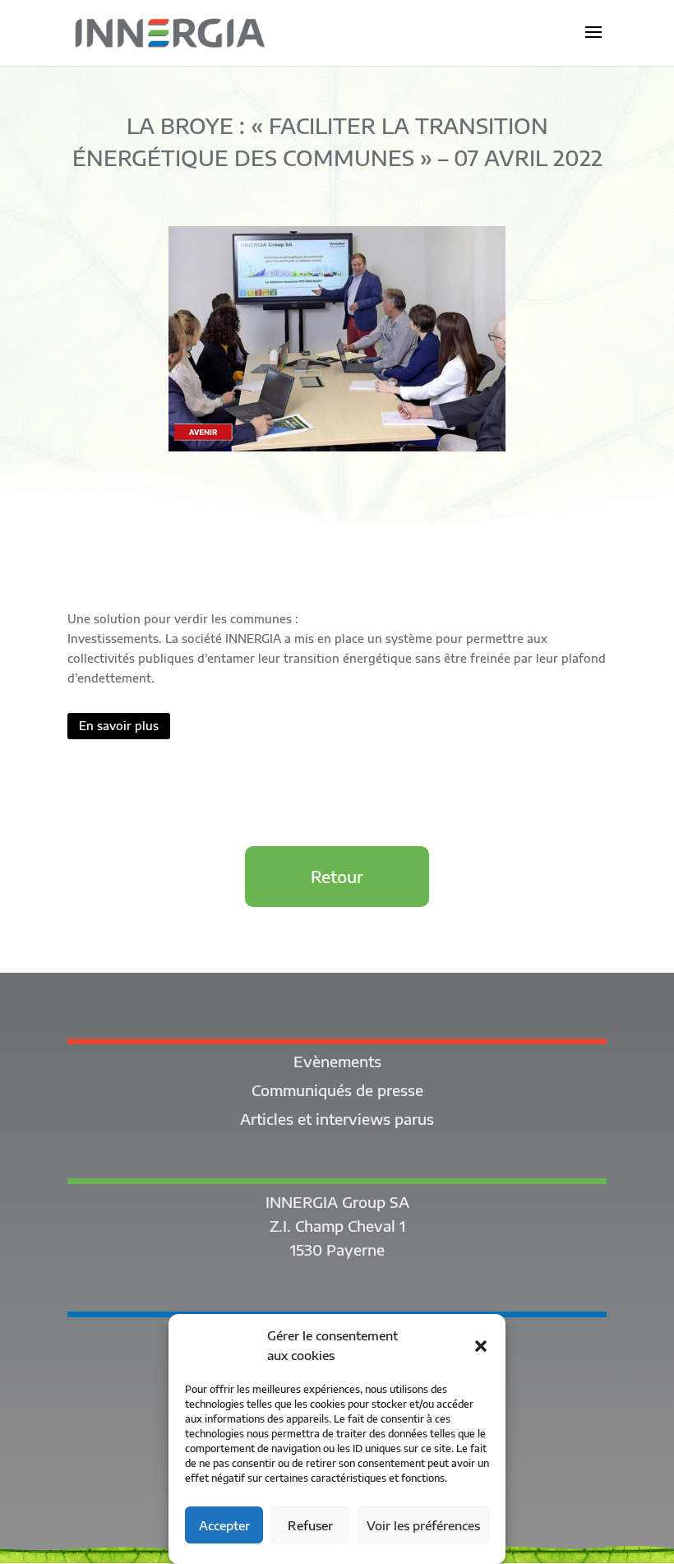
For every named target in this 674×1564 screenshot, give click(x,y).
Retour (337, 876)
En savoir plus (119, 726)
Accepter (224, 1525)
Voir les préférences (423, 1525)
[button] (481, 1346)
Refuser (310, 1525)
